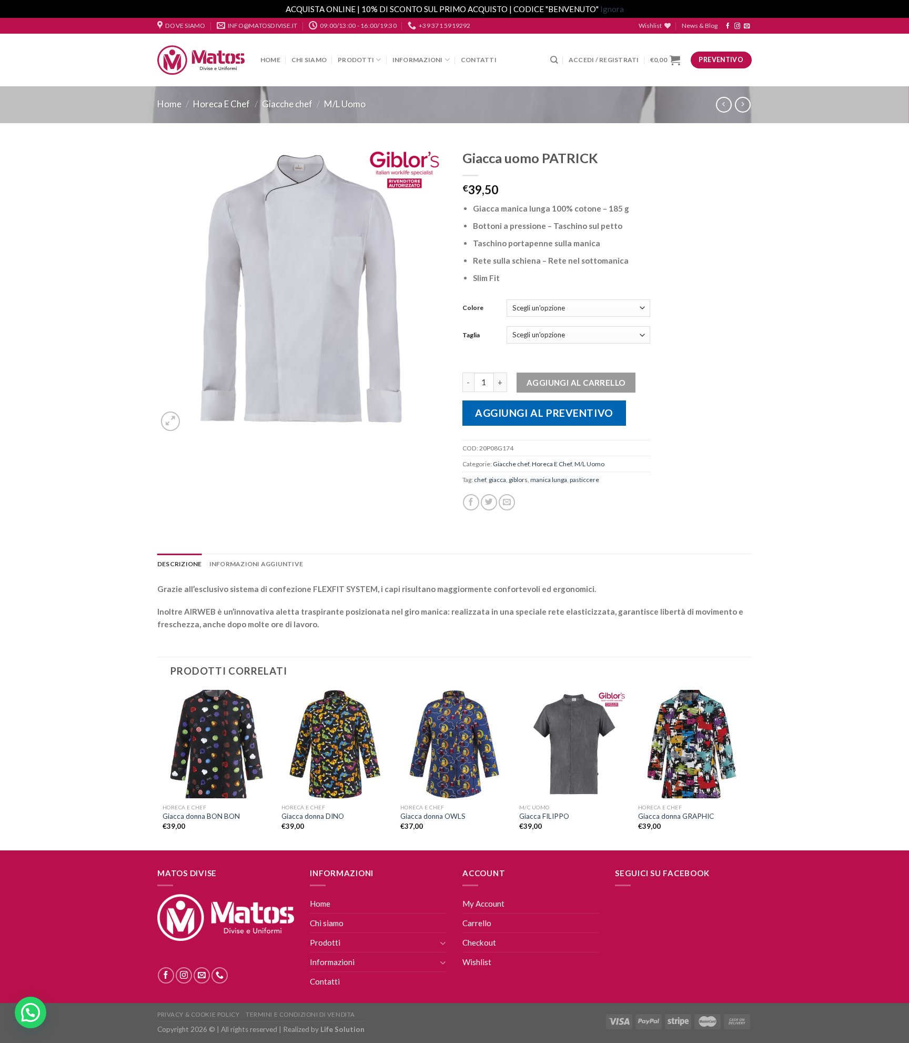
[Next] (746, 769)
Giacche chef (287, 103)
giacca (497, 480)
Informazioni (417, 60)
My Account (483, 903)
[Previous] (163, 769)
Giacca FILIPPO (544, 816)
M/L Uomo (345, 103)
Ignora (612, 9)
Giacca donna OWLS (433, 816)
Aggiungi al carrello (576, 382)
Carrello (476, 923)
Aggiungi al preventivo (544, 413)
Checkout (479, 942)
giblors (518, 480)
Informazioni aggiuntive (256, 564)
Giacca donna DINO (312, 816)
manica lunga (548, 480)
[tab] (179, 564)
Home (270, 60)
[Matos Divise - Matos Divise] (201, 60)
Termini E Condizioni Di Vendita (300, 1014)
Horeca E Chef (221, 103)
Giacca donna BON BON (201, 816)
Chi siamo (309, 60)
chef (480, 480)
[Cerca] (554, 59)
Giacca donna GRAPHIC (676, 816)
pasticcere (584, 480)
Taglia (471, 335)
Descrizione (179, 564)
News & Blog (700, 25)
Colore (472, 308)
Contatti (479, 60)
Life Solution (342, 1029)
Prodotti (356, 60)
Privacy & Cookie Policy (198, 1014)
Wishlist (476, 962)
